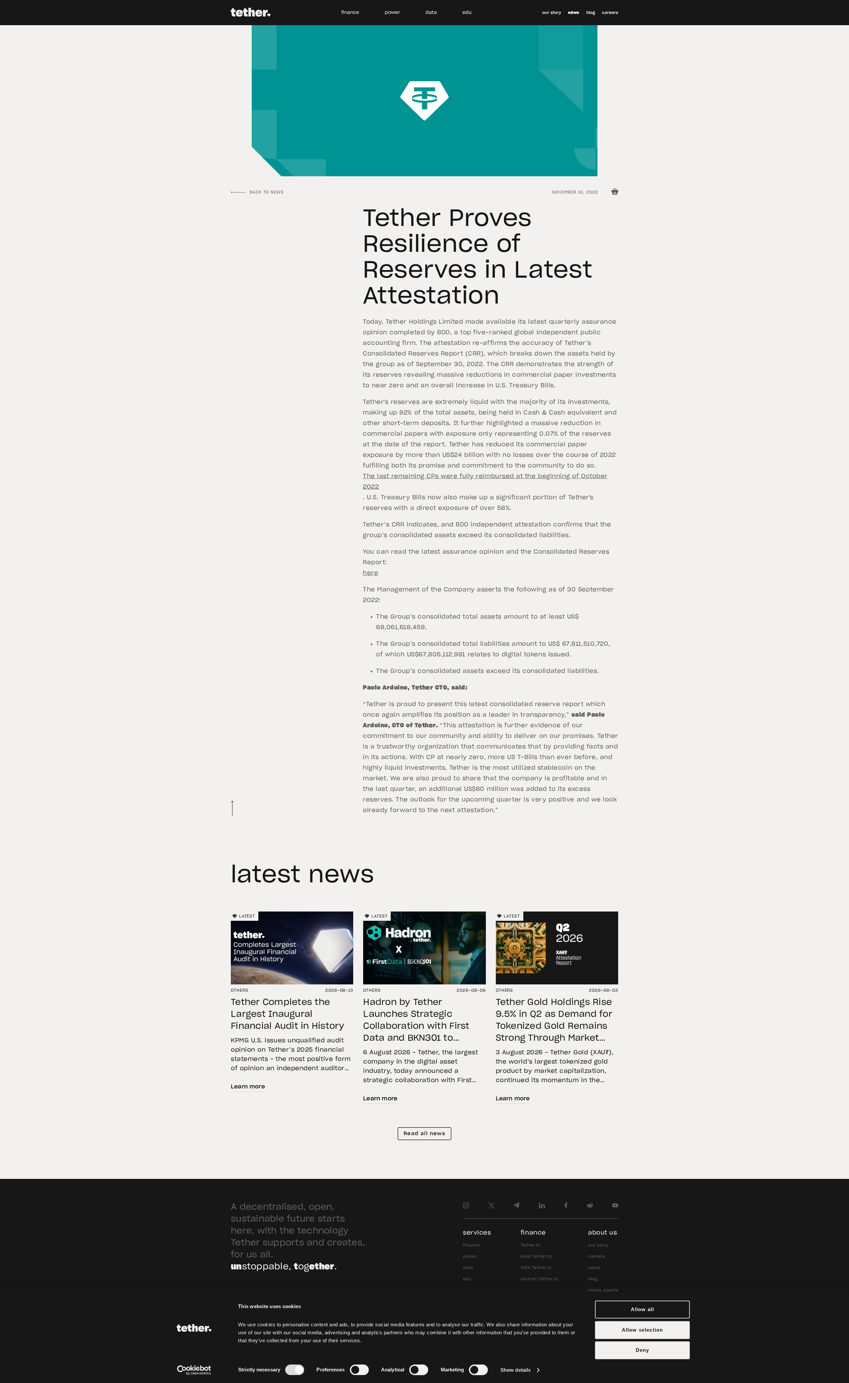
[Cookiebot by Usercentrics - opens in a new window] (194, 1370)
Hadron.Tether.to (539, 1279)
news (573, 13)
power (392, 12)
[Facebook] (566, 1205)
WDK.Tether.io (536, 1268)
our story (551, 13)
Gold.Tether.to (536, 1256)
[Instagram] (466, 1205)
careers (610, 13)
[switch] (359, 1369)
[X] (491, 1205)
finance (350, 12)
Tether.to (531, 1245)
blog (590, 13)
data (431, 12)
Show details (515, 1370)
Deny (642, 1350)
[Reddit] (590, 1205)
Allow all (642, 1309)
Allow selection (642, 1330)
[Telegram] (516, 1205)
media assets (603, 1290)
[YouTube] (615, 1205)
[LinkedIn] (542, 1205)
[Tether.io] (251, 12)
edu (467, 12)
